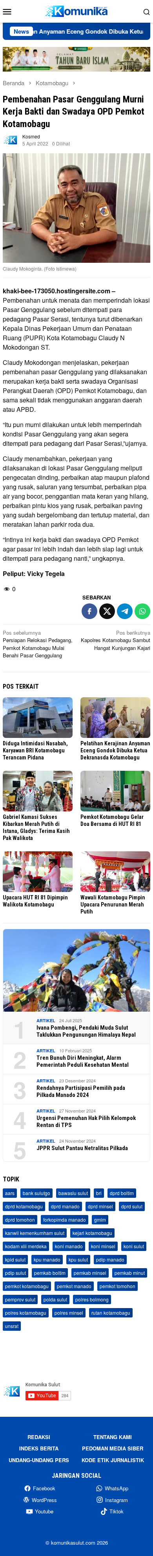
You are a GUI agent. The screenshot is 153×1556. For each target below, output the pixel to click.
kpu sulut (78, 1259)
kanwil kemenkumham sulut (34, 1232)
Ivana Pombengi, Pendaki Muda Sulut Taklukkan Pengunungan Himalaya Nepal (86, 1031)
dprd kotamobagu (24, 1206)
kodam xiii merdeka (26, 1246)
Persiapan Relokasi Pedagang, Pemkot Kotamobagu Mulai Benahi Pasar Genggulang (38, 644)
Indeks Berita (38, 1448)
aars (10, 1193)
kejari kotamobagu (92, 1232)
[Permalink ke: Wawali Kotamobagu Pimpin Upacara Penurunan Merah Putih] (115, 871)
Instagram (116, 1500)
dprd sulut (131, 1206)
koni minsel (103, 1246)
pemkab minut (130, 1272)
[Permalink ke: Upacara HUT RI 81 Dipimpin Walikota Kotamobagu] (38, 871)
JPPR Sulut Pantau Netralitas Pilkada (82, 1148)
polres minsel (69, 1312)
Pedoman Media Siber (112, 1448)
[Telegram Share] (125, 611)
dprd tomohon (20, 1219)
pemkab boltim (50, 1272)
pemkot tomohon (117, 1286)
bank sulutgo (36, 1193)
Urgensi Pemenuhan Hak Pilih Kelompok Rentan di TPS (86, 1122)
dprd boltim (122, 1193)
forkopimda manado (64, 1219)
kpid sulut (15, 1259)
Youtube (44, 1511)
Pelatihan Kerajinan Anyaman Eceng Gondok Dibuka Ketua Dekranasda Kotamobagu (115, 750)
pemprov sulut (20, 1299)
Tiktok (116, 1511)
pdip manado (110, 1259)
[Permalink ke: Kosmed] (10, 139)
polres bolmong (92, 1299)
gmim (100, 1219)
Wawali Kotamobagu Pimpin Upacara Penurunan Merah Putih (112, 904)
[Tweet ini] (107, 611)
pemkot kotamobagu (27, 1286)
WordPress (44, 1500)
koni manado (69, 1246)
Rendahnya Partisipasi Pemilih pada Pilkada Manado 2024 (80, 1091)
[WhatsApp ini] (142, 611)
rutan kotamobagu (110, 1312)
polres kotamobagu (25, 1312)
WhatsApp (116, 1488)
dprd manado (65, 1206)
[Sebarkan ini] (89, 611)
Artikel (45, 1020)
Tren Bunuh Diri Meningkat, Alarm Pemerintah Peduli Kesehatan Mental (82, 1061)
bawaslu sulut (73, 1193)
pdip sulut (15, 1272)
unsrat (11, 1326)
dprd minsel (100, 1206)
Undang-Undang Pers (39, 1460)
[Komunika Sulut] (76, 10)
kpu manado (47, 1259)
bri (99, 1193)
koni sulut (134, 1246)
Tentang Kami (112, 1437)
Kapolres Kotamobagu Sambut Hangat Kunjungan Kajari (115, 640)
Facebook (44, 1488)
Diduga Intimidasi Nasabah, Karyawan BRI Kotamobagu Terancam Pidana (35, 750)
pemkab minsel (90, 1272)
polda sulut (55, 1299)
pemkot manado (74, 1286)
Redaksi (38, 1437)
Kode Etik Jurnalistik (113, 1460)
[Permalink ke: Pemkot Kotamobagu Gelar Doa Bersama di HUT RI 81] (115, 791)
